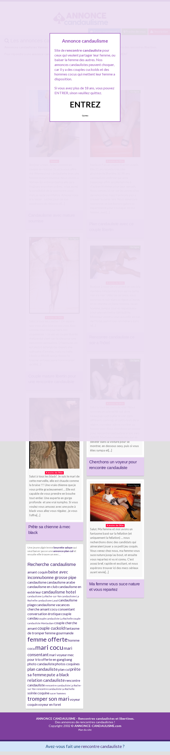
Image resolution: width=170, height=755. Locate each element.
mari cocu (49, 647)
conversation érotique (44, 614)
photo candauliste (40, 664)
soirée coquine (38, 693)
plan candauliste (42, 669)
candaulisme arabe (61, 582)
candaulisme (36, 582)
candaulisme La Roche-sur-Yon (44, 596)
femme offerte (47, 639)
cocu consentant (62, 609)
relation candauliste (46, 680)
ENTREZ (85, 104)
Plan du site (85, 729)
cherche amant (38, 609)
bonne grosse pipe (59, 577)
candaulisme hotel (59, 591)
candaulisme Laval (48, 600)
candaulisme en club (42, 586)
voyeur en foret (49, 704)
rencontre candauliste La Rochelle (55, 688)
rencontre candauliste (101, 746)
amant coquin (37, 572)
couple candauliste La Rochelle (56, 618)
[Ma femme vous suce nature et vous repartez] (115, 504)
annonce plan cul (63, 550)
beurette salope (63, 547)
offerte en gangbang (56, 659)
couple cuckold (51, 628)
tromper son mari (48, 698)
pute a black (58, 674)
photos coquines (67, 664)
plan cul (64, 669)
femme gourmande (59, 633)
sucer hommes (58, 693)
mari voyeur (58, 655)
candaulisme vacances (53, 605)
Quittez (85, 116)
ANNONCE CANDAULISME (55, 718)
